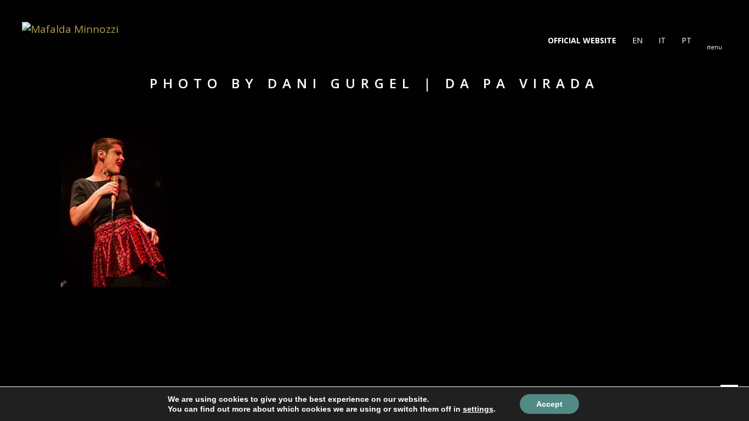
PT (685, 40)
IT (661, 40)
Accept (549, 404)
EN (636, 40)
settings (478, 409)
